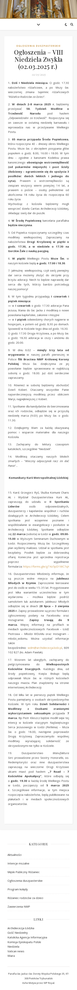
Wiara (11, 956)
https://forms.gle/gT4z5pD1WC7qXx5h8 (49, 566)
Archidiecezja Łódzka (20, 928)
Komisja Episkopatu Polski (24, 942)
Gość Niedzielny (17, 932)
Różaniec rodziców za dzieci (25, 898)
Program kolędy (17, 889)
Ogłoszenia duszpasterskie (38, 45)
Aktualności (14, 855)
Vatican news (15, 951)
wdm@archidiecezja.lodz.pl (45, 648)
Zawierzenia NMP (18, 906)
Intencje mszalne (18, 863)
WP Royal (49, 983)
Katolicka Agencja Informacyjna (27, 937)
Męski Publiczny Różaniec (23, 872)
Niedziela (13, 946)
